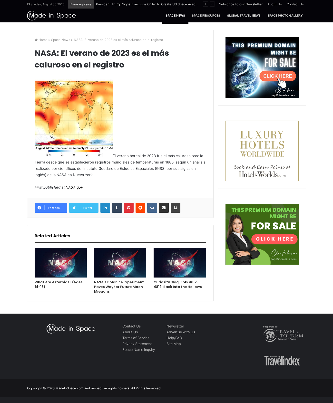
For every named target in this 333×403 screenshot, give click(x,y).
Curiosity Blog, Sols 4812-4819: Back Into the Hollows (178, 284)
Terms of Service (135, 338)
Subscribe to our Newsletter (241, 4)
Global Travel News (244, 15)
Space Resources (206, 15)
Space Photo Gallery (285, 15)
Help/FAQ (174, 338)
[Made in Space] (51, 15)
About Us (274, 4)
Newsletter (175, 326)
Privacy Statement (137, 344)
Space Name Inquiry (138, 349)
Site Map (173, 344)
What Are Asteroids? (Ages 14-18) (59, 284)
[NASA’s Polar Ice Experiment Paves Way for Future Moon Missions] (120, 263)
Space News (175, 15)
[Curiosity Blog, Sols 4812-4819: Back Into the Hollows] (180, 263)
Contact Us (295, 4)
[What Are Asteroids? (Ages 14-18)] (61, 263)
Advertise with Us (180, 332)
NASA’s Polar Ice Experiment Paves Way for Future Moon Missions (119, 287)
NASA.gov (74, 187)
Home (43, 40)
